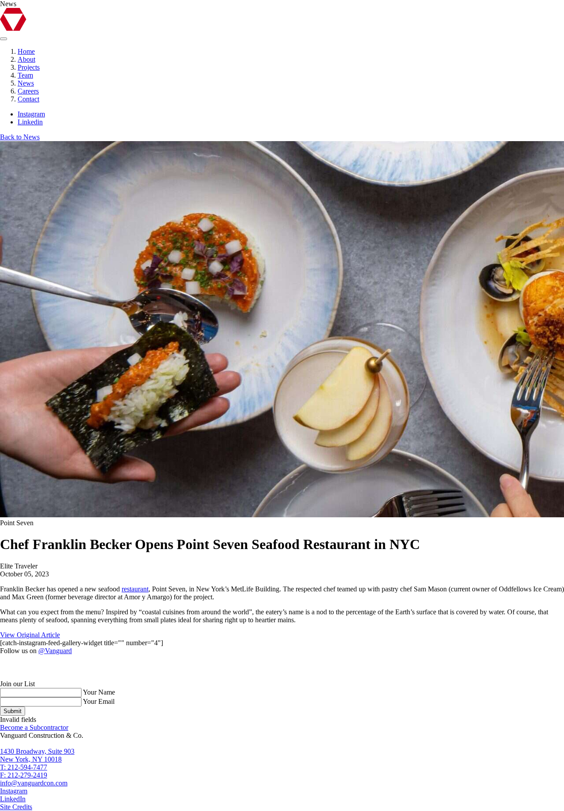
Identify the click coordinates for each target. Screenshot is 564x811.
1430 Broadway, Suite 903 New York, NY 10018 (37, 755)
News (26, 83)
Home (26, 51)
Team (25, 75)
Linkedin (30, 122)
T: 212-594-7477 (23, 767)
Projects (29, 67)
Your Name (99, 692)
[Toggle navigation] (3, 38)
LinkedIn (13, 799)
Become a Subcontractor (34, 727)
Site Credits (16, 807)
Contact (28, 99)
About (26, 59)
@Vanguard (55, 650)
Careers (28, 91)
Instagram (31, 114)
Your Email (99, 701)
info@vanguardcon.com (33, 783)
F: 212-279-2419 (23, 775)
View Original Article (30, 635)
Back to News (20, 137)
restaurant (135, 589)
